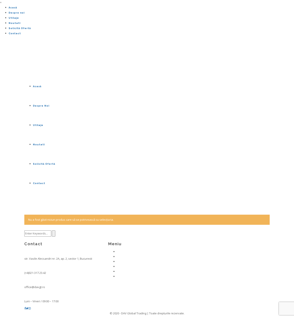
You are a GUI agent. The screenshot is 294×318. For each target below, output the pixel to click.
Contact (15, 33)
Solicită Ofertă (20, 28)
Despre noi (17, 12)
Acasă (13, 7)
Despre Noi (41, 105)
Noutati (14, 23)
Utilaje (14, 18)
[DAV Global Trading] (25, 60)
